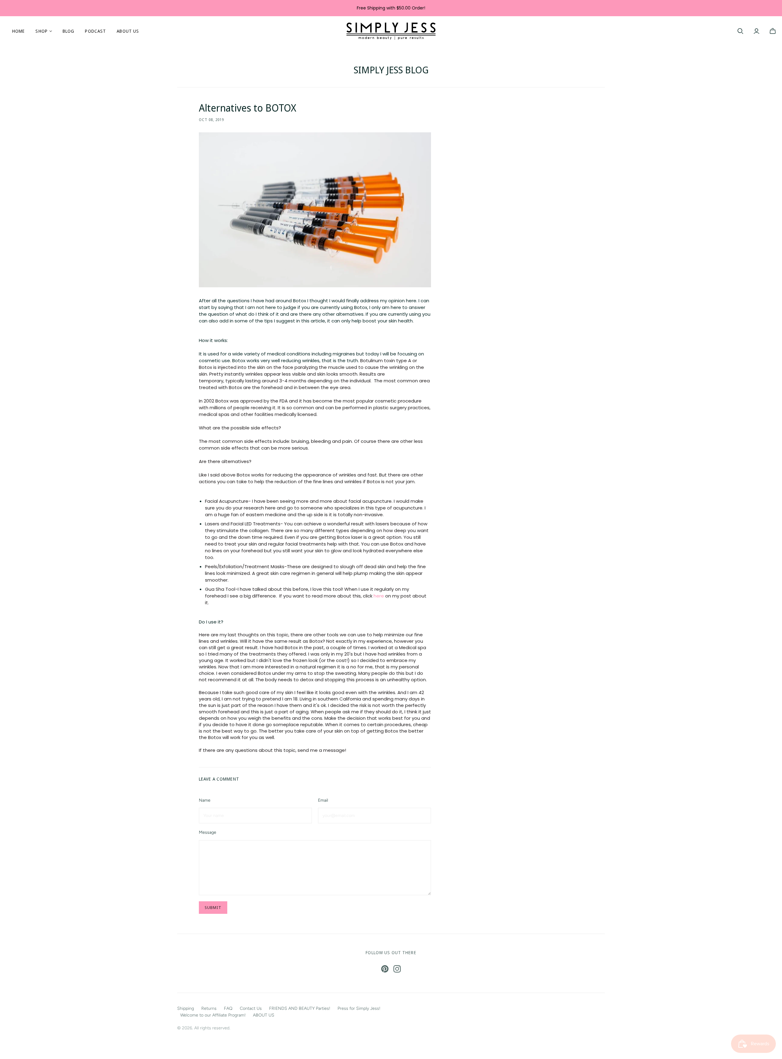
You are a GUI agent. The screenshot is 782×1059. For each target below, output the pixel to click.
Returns (209, 1008)
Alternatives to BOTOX (247, 107)
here (379, 596)
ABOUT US (128, 31)
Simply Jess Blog (391, 69)
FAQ (228, 1008)
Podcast (95, 31)
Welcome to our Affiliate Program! (213, 1015)
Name (204, 800)
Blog (68, 31)
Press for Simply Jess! (359, 1008)
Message (207, 832)
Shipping (185, 1008)
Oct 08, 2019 (211, 119)
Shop (41, 31)
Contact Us (251, 1008)
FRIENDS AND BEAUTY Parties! (299, 1008)
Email (323, 800)
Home (18, 31)
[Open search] (740, 31)
